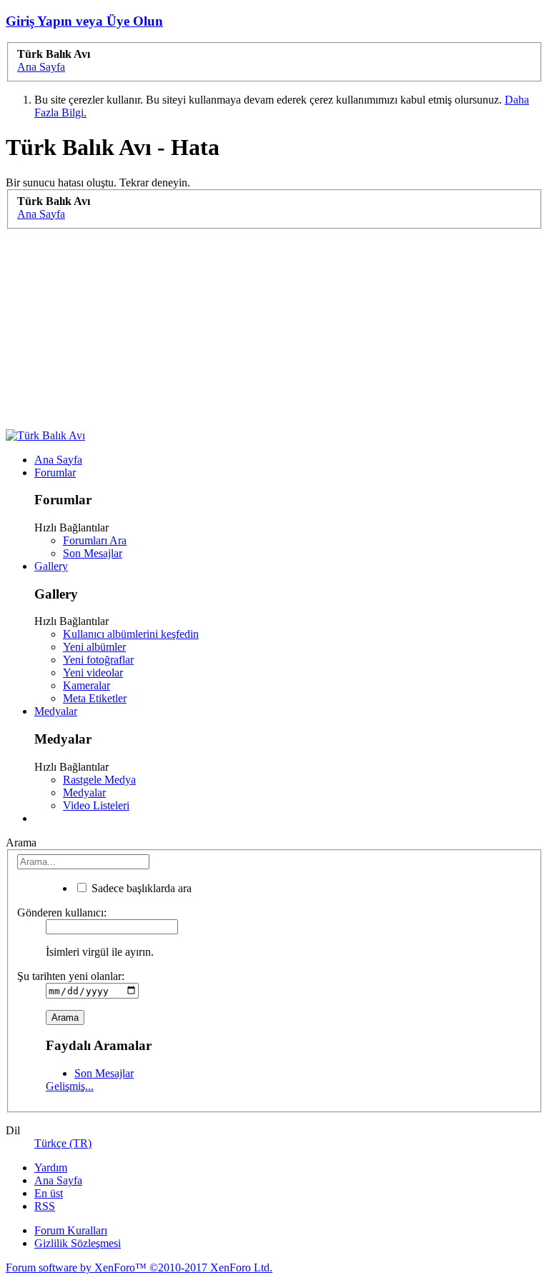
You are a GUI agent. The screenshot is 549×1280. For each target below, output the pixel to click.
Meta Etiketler (95, 698)
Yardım (50, 1167)
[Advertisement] (274, 329)
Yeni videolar (93, 672)
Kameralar (86, 685)
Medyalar (55, 711)
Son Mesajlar (92, 553)
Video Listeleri (96, 805)
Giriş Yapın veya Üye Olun (84, 21)
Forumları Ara (95, 540)
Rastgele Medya (99, 780)
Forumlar (55, 472)
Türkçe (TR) (63, 1143)
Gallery (51, 566)
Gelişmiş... (70, 1086)
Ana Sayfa (58, 460)
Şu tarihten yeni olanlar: (70, 976)
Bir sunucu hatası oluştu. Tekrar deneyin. (98, 182)
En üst (48, 1193)
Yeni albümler (94, 647)
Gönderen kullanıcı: (62, 912)
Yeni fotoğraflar (98, 660)
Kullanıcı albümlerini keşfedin (131, 634)
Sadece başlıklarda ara (140, 888)
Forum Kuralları (70, 1230)
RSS (44, 1206)
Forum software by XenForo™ (139, 1267)
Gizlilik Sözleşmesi (77, 1243)
